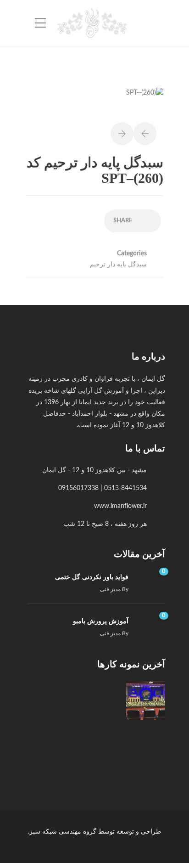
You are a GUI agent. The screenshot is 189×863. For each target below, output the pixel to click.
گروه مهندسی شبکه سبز (62, 832)
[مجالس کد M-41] (99, 700)
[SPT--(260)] (144, 98)
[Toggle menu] (40, 23)
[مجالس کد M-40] (53, 700)
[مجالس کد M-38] (99, 746)
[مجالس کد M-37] (53, 746)
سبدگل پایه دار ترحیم (118, 264)
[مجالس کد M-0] (145, 700)
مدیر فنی (110, 589)
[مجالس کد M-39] (145, 746)
